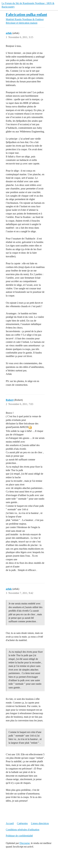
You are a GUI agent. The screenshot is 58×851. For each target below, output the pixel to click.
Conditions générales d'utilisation (22, 829)
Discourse (24, 843)
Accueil (10, 823)
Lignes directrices (40, 823)
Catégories (22, 823)
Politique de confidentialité (19, 835)
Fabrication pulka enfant (26, 14)
